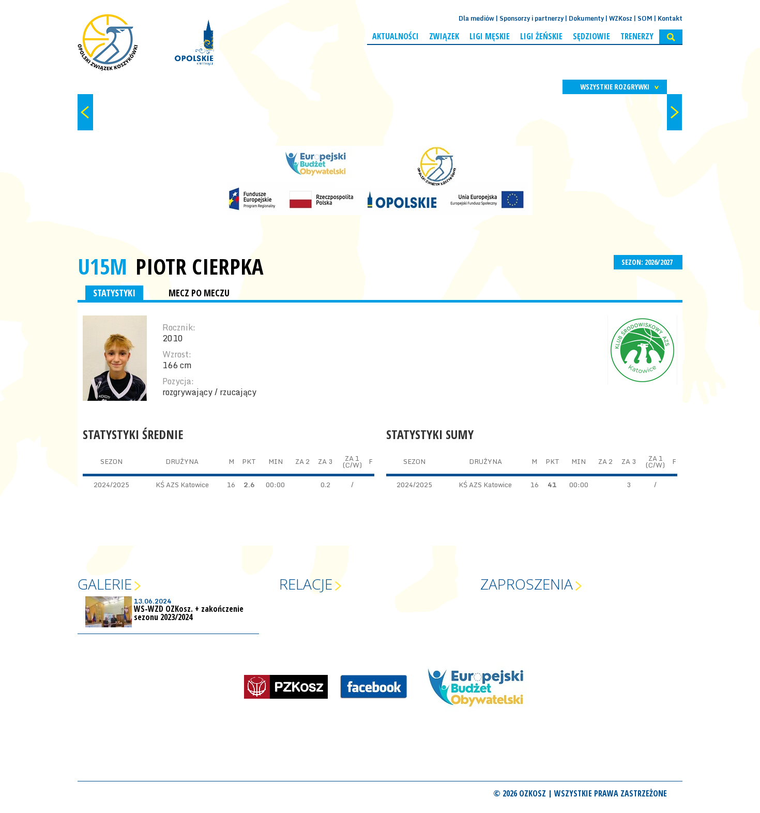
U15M (102, 266)
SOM (644, 18)
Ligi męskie (489, 36)
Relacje (305, 584)
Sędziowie (591, 36)
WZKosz (620, 18)
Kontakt (670, 18)
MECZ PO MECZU (199, 293)
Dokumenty (586, 18)
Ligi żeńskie (541, 36)
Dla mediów (476, 18)
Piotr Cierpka (199, 266)
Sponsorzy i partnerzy (531, 18)
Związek (444, 36)
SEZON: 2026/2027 (647, 262)
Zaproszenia (526, 584)
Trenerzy (636, 36)
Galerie (105, 584)
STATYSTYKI (114, 293)
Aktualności (395, 36)
